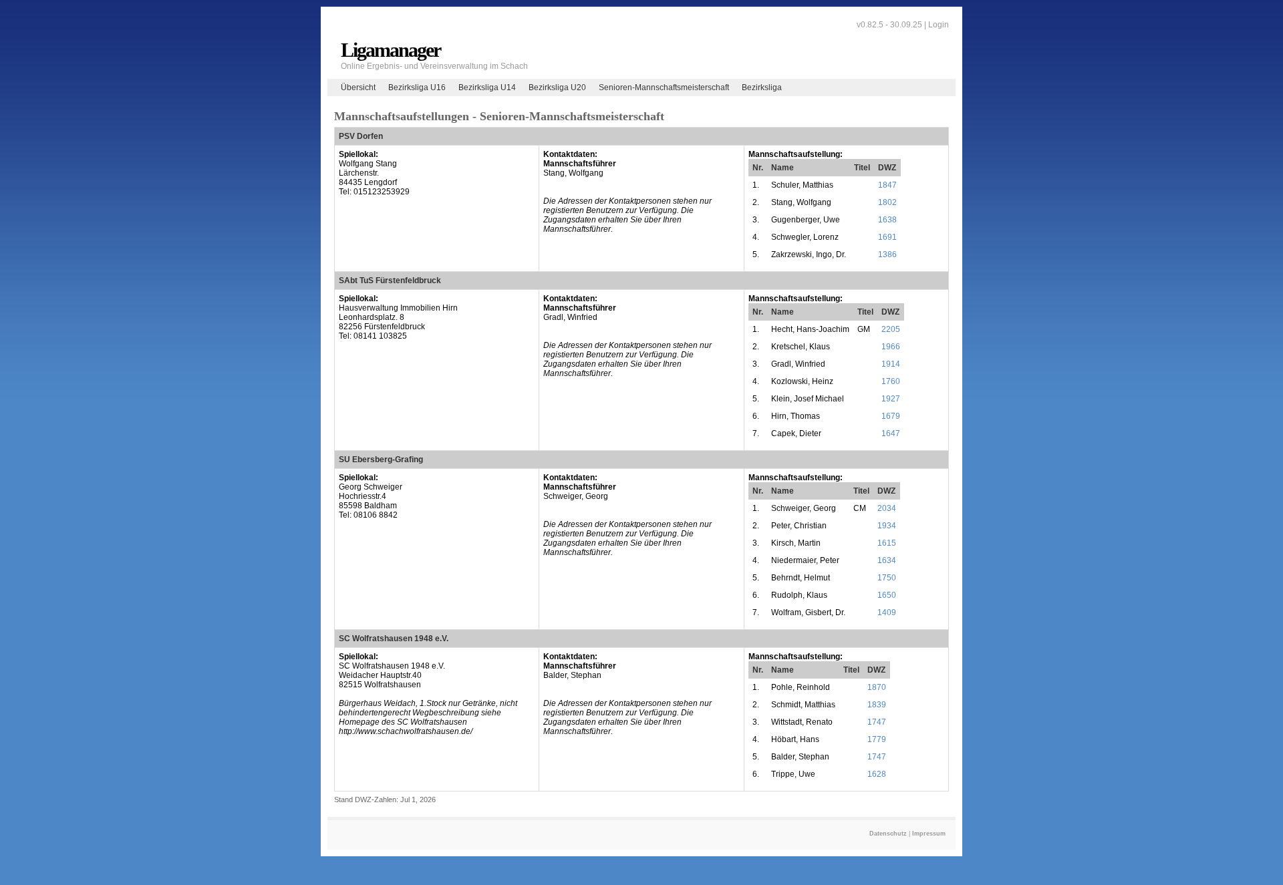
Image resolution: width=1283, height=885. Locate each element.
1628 (876, 774)
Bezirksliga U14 (487, 87)
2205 (890, 329)
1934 (886, 525)
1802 (887, 202)
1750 (886, 577)
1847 (887, 185)
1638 (887, 219)
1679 (890, 416)
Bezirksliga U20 (557, 87)
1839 (876, 704)
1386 (887, 254)
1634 (886, 560)
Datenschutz (888, 833)
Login (938, 24)
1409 (886, 612)
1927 (890, 398)
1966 (890, 346)
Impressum (929, 833)
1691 (887, 237)
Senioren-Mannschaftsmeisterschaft (664, 87)
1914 (890, 364)
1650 (886, 595)
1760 (890, 381)
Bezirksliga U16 (417, 87)
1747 (876, 722)
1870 (876, 687)
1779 (876, 739)
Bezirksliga (762, 87)
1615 (886, 543)
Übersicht (358, 87)
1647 (890, 433)
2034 (886, 508)
